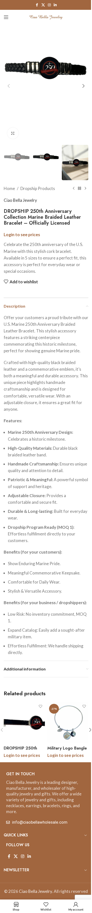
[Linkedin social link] (55, 5)
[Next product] (85, 188)
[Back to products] (79, 188)
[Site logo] (46, 16)
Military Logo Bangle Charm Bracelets (67, 751)
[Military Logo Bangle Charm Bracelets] (68, 722)
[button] (8, 86)
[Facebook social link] (37, 5)
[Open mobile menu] (6, 17)
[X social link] (43, 5)
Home (9, 188)
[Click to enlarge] (12, 133)
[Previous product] (74, 188)
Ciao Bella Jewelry (20, 200)
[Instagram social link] (49, 5)
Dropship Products (37, 188)
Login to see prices (22, 234)
